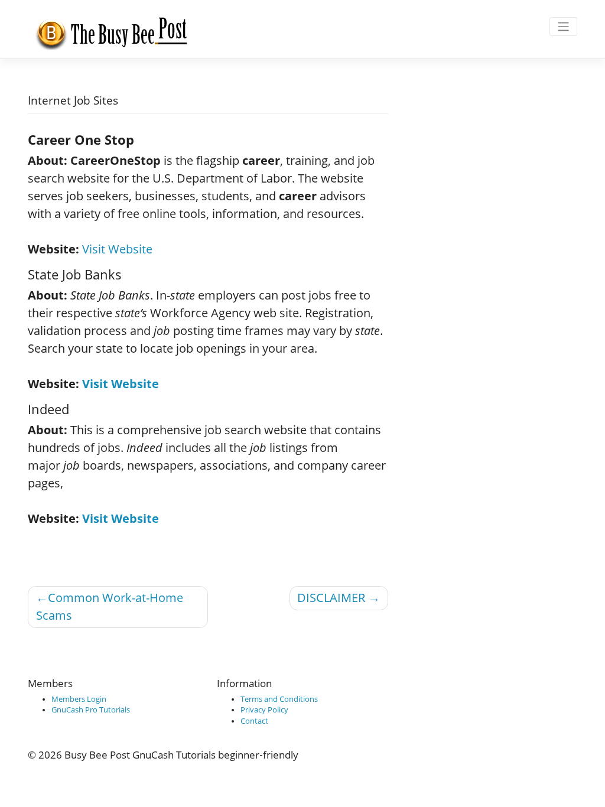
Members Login (78, 699)
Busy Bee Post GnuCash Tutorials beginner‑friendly (181, 755)
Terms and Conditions (279, 699)
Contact (254, 721)
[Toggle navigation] (563, 27)
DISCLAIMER (331, 598)
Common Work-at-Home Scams (109, 606)
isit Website (124, 384)
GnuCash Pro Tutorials (90, 710)
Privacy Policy (264, 710)
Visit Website (117, 249)
